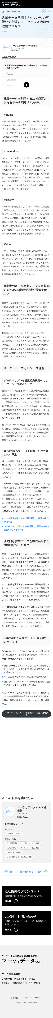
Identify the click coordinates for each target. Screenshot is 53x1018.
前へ (12, 872)
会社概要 (14, 998)
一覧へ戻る (28, 872)
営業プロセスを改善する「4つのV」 (20, 979)
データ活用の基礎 (11, 974)
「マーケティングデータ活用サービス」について (26, 714)
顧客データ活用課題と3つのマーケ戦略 (22, 983)
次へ (40, 872)
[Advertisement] (26, 755)
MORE (8, 901)
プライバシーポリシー (33, 998)
